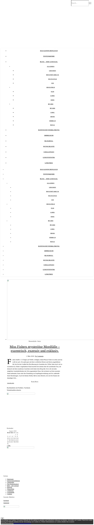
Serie (52, 100)
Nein (17, 523)
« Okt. (9, 445)
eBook (52, 116)
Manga (52, 125)
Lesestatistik (49, 157)
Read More (34, 381)
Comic (52, 112)
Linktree (49, 163)
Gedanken (52, 70)
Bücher (50, 104)
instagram (6, 503)
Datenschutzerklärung (49, 130)
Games (52, 95)
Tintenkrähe (49, 56)
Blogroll (49, 141)
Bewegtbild (51, 87)
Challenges (49, 152)
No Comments (39, 356)
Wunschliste (49, 146)
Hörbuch (52, 121)
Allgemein (50, 66)
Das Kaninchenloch (49, 51)
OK (2, 518)
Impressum (48, 135)
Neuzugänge (52, 79)
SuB (52, 83)
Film (52, 91)
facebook (6, 500)
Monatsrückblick (52, 75)
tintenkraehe (10, 383)
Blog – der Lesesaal (49, 62)
